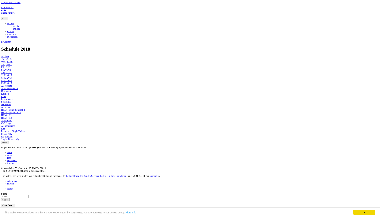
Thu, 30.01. (6, 64)
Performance (7, 99)
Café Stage (6, 123)
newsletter (6, 42)
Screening (6, 102)
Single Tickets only (10, 139)
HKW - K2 (6, 118)
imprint (10, 183)
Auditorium (6, 120)
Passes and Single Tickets (13, 131)
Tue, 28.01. (6, 59)
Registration (6, 136)
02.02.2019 (6, 80)
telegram (11, 163)
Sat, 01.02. (6, 69)
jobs (9, 158)
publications (12, 36)
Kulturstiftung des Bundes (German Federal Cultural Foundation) (96, 176)
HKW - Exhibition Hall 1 (13, 110)
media (16, 26)
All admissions (8, 126)
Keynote (5, 94)
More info (131, 212)
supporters (154, 176)
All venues (6, 107)
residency (11, 34)
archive (10, 23)
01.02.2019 (6, 77)
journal (10, 31)
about (9, 152)
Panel (3, 96)
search (10, 188)
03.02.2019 (6, 83)
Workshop (6, 104)
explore (16, 28)
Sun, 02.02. (6, 72)
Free (3, 128)
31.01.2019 (6, 75)
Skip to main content (10, 2)
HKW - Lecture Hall (11, 112)
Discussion (6, 91)
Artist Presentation (9, 88)
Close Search (8, 205)
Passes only (6, 134)
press (9, 155)
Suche (4, 193)
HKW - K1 (6, 115)
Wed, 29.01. (7, 61)
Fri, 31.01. (6, 67)
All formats (6, 86)
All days (5, 56)
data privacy (13, 181)
